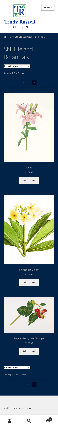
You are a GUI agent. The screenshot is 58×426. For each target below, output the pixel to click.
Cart (45, 418)
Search (29, 420)
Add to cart (29, 180)
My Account (9, 420)
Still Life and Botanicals (25, 36)
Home (10, 36)
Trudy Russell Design (22, 407)
